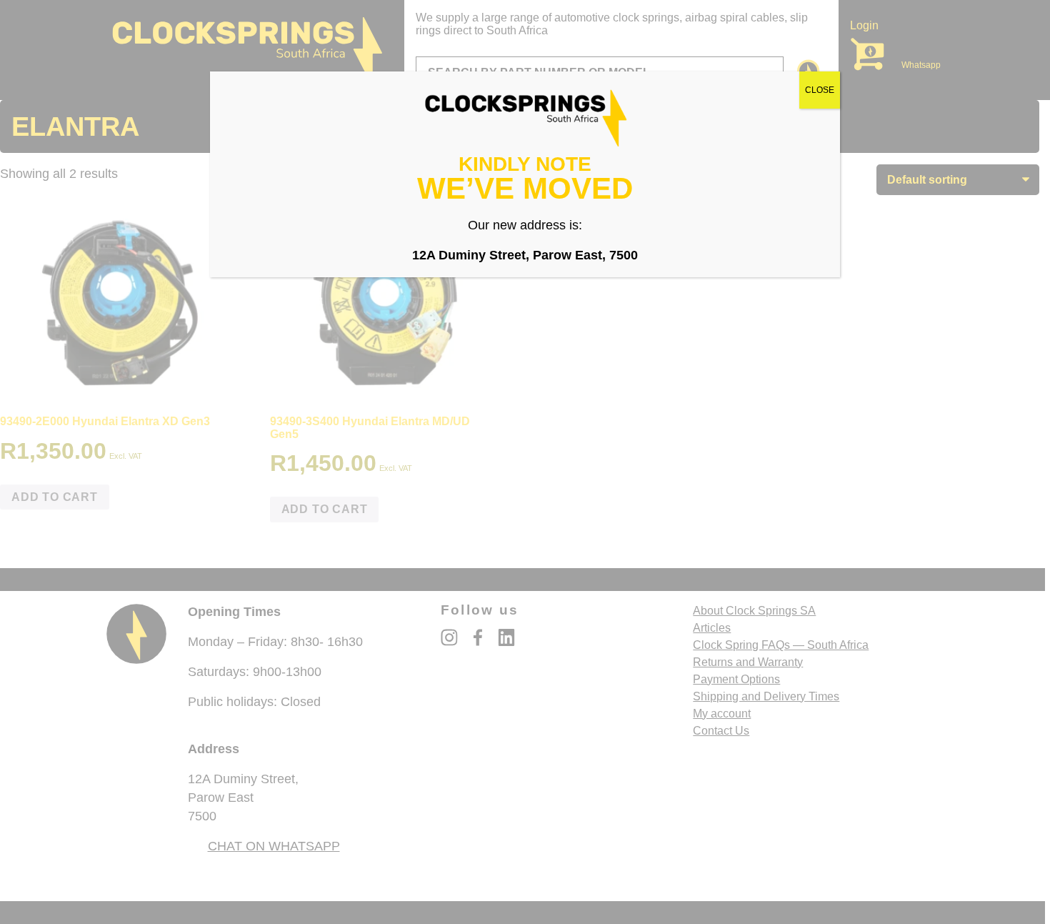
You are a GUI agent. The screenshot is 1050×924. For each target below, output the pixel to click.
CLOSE (819, 90)
